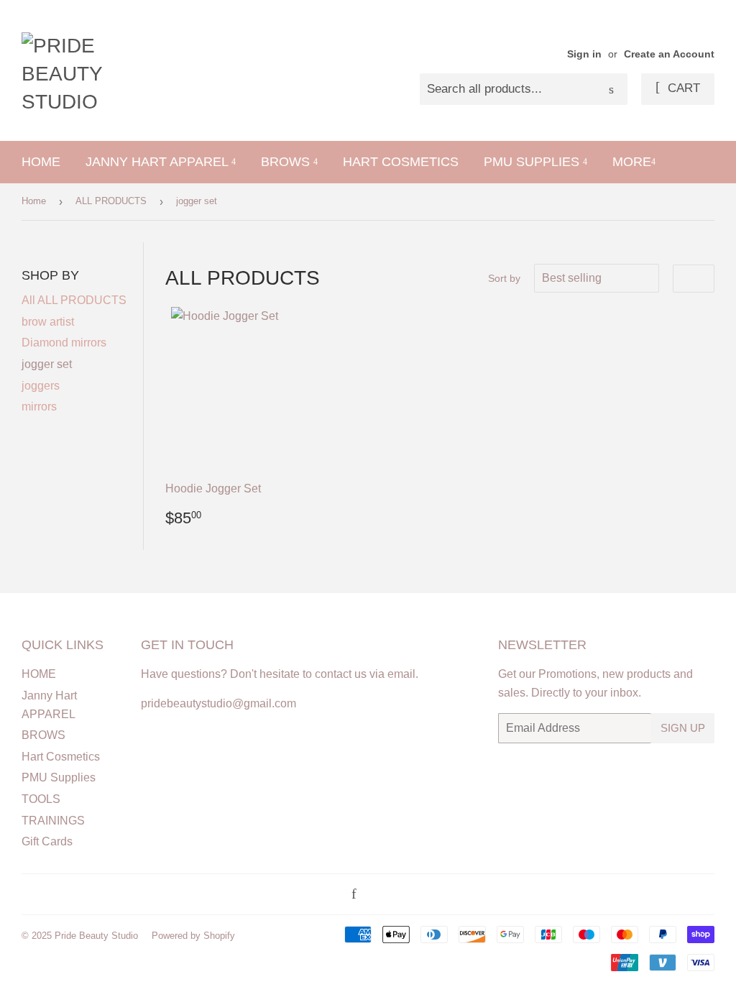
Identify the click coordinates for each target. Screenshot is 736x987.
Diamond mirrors (64, 342)
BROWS (287, 162)
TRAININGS (53, 820)
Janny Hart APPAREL (158, 162)
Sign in (584, 54)
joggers (41, 386)
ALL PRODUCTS (111, 201)
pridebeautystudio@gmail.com (218, 703)
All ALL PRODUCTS (74, 300)
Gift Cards (47, 841)
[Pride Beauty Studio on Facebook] (353, 895)
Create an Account (669, 54)
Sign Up (683, 728)
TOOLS (41, 799)
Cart (682, 88)
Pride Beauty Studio (96, 935)
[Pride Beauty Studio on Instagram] (372, 895)
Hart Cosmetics (401, 162)
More (631, 162)
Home (34, 201)
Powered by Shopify (193, 935)
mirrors (39, 406)
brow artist (48, 322)
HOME (41, 162)
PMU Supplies (533, 162)
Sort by (504, 278)
